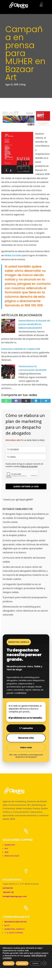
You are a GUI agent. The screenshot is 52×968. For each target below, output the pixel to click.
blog (23, 84)
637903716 (8, 888)
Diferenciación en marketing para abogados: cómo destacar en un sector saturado (25, 610)
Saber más (26, 747)
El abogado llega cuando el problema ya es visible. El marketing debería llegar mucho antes (26, 518)
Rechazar (22, 963)
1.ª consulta (26, 728)
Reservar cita (26, 737)
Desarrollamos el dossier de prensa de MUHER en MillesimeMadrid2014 (34, 324)
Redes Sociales (13, 255)
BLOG (6, 925)
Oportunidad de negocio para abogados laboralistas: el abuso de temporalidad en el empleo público (26, 531)
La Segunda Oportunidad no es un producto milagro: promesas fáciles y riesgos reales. (24, 588)
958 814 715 (8, 892)
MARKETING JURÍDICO (14, 929)
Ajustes (35, 963)
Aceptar (8, 963)
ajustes (27, 955)
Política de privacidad (28, 466)
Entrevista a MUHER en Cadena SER (20, 349)
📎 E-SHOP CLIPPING (13, 932)
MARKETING (9, 845)
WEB (6, 852)
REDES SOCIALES (11, 856)
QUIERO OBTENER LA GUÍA (26, 486)
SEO (6, 848)
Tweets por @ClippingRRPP (18, 499)
